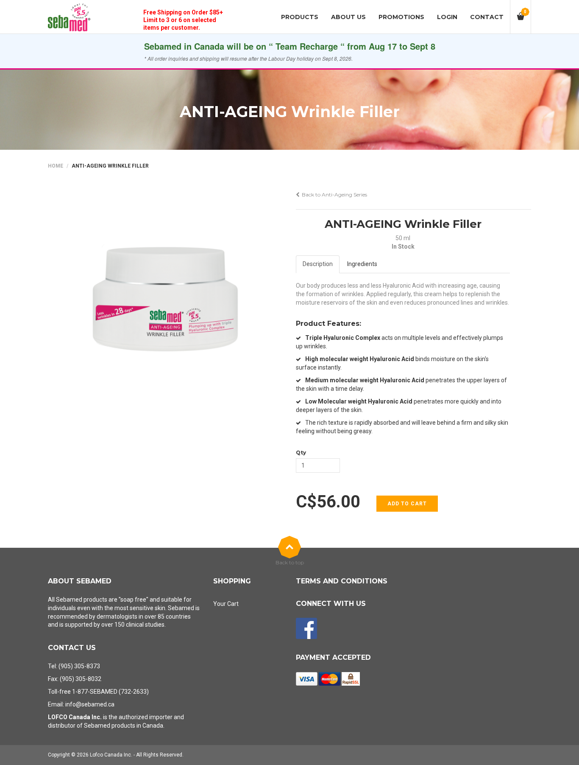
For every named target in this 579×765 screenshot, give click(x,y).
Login (447, 17)
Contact (487, 17)
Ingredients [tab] (362, 264)
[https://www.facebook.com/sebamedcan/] (306, 628)
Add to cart (407, 504)
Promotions (401, 17)
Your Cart (226, 603)
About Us (348, 17)
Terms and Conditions (341, 581)
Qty (301, 452)
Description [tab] (318, 264)
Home (55, 166)
